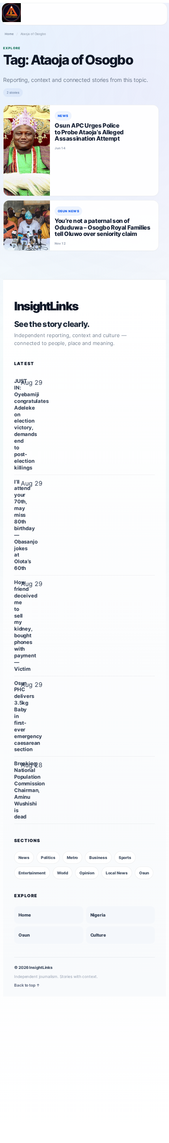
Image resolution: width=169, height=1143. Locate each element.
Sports (125, 857)
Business (98, 857)
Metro (72, 857)
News (63, 116)
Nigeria (97, 915)
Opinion (86, 872)
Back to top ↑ (27, 985)
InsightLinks (46, 306)
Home (9, 34)
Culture (98, 935)
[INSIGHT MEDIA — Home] (11, 12)
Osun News (68, 211)
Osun (144, 872)
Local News (117, 872)
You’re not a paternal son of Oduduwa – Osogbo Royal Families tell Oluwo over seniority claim (102, 227)
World (62, 872)
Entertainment (32, 872)
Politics (48, 857)
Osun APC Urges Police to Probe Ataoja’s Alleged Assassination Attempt (89, 132)
